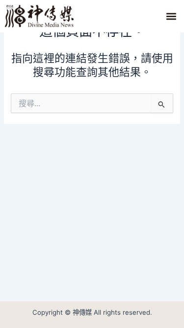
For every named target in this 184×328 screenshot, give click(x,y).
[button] (171, 16)
